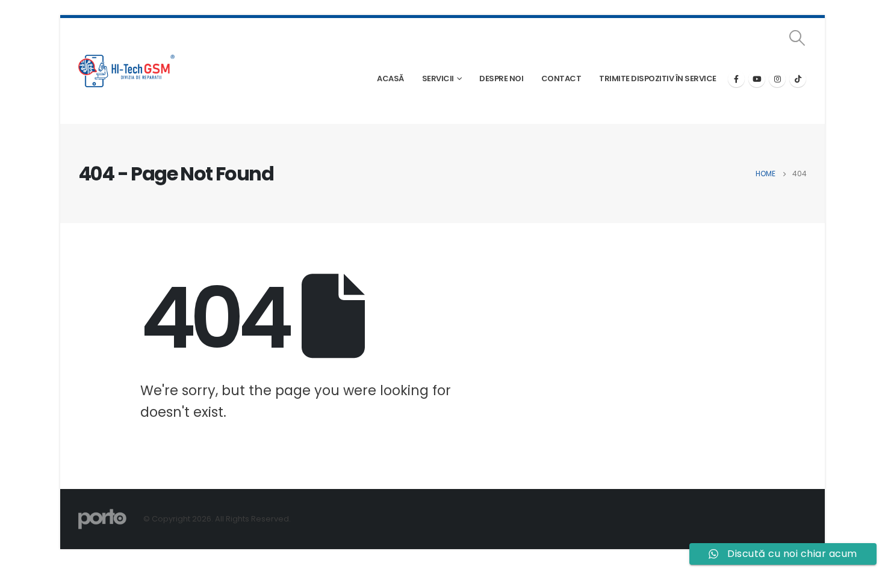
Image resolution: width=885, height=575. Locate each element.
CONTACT (561, 78)
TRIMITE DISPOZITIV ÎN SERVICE (657, 78)
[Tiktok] (797, 78)
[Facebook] (736, 78)
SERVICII (438, 78)
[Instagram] (777, 78)
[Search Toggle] (797, 38)
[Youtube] (756, 78)
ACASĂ (390, 78)
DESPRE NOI (501, 78)
